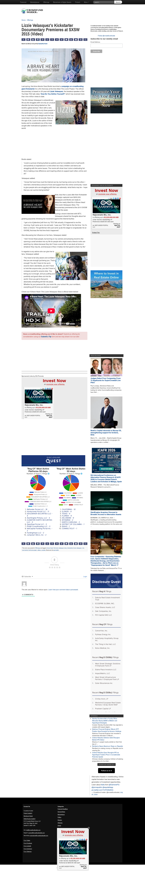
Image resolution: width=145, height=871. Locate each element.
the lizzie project (32, 550)
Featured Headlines (63, 809)
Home (24, 20)
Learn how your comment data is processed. (63, 589)
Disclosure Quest (28, 816)
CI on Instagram (28, 849)
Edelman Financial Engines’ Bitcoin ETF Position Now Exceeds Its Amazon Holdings (106, 730)
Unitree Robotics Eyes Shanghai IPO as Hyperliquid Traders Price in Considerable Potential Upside (106, 754)
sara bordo (25, 550)
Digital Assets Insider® (29, 819)
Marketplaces (34, 2)
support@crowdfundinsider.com (36, 833)
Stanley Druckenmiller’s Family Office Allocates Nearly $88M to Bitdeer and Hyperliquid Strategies (104, 720)
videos (39, 550)
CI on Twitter (27, 840)
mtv (83, 548)
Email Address (95, 42)
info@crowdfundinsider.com (33, 830)
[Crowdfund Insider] (33, 15)
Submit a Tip (46, 336)
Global (59, 825)
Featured (23, 2)
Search (118, 2)
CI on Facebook (28, 843)
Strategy (60, 820)
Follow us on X (106, 771)
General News (61, 811)
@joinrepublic (97, 787)
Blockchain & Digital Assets (62, 2)
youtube (43, 550)
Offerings (46, 2)
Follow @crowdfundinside (106, 36)
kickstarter (70, 548)
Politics (59, 817)
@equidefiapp (108, 787)
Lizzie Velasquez (56, 91)
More (86, 2)
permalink (56, 550)
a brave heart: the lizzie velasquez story (56, 548)
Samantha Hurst (42, 44)
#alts (103, 784)
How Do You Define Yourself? (53, 94)
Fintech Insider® (28, 813)
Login (85, 576)
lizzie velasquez (77, 548)
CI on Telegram (28, 851)
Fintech (77, 2)
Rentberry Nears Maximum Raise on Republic (107, 746)
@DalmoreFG (114, 784)
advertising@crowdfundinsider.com (39, 835)
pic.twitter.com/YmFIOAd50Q (102, 790)
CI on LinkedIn (27, 846)
